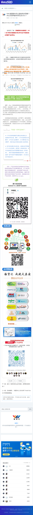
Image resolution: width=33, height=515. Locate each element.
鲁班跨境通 (26, 512)
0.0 (10, 466)
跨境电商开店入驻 (20, 512)
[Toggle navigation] (30, 2)
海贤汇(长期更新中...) (10, 8)
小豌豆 (11, 470)
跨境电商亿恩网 (12, 512)
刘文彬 (11, 497)
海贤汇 (16, 22)
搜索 (30, 409)
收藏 (20, 381)
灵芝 (10, 501)
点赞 (11, 381)
